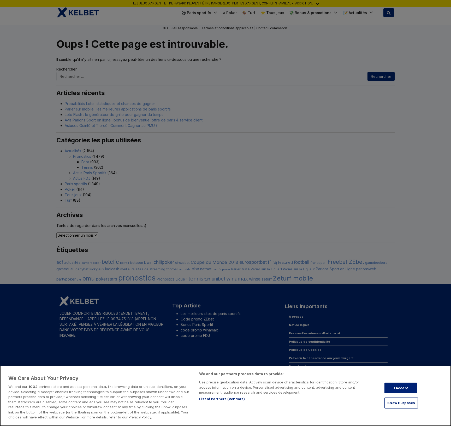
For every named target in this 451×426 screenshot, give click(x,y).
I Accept (401, 388)
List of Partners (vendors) (222, 399)
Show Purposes (401, 403)
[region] (225, 396)
